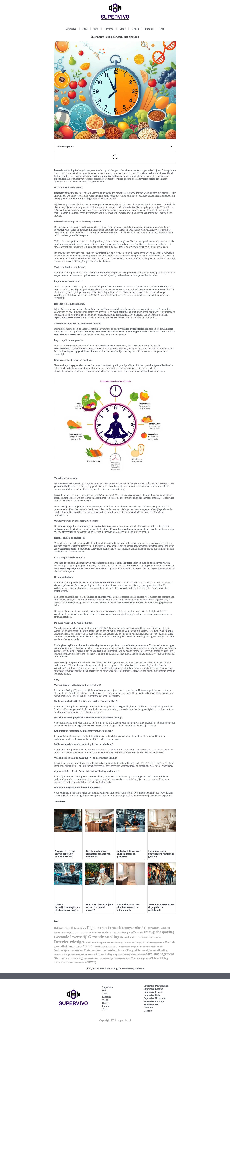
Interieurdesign (69, 941)
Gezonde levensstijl (70, 937)
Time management (141, 958)
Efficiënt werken (114, 933)
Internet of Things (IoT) (135, 942)
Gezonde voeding (103, 936)
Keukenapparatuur (155, 942)
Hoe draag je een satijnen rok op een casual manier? (99, 907)
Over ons (148, 1007)
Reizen (135, 28)
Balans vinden (62, 927)
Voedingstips (79, 962)
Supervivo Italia (152, 995)
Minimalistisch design (127, 947)
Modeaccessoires (143, 947)
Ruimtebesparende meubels (83, 954)
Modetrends (157, 946)
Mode (123, 28)
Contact (148, 1010)
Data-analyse (78, 927)
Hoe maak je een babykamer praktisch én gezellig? (161, 854)
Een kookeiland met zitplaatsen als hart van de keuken (98, 854)
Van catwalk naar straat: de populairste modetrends (161, 907)
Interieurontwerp (93, 942)
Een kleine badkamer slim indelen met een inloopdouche (128, 907)
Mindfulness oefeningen (109, 947)
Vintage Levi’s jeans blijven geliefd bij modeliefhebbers (65, 854)
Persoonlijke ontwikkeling (153, 950)
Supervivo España (153, 989)
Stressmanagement (160, 954)
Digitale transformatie (104, 928)
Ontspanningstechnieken (100, 950)
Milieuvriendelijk (75, 947)
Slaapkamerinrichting (121, 954)
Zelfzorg (91, 962)
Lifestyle (109, 28)
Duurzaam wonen (157, 928)
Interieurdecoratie (147, 937)
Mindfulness (91, 946)
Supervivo (71, 28)
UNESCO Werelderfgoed (64, 962)
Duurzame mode (98, 932)
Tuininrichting (159, 958)
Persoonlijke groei (127, 950)
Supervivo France (153, 992)
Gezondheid (127, 937)
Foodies (149, 28)
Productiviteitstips (62, 954)
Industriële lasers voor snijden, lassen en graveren (129, 854)
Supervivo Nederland (155, 998)
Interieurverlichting (113, 942)
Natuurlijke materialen (68, 950)
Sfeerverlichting (103, 954)
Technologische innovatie (93, 958)
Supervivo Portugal (154, 1001)
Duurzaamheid (132, 928)
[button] (171, 146)
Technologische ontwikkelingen (116, 958)
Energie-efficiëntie (132, 932)
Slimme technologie (138, 954)
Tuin (95, 28)
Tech (161, 28)
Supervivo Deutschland (156, 985)
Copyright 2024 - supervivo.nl (115, 1020)
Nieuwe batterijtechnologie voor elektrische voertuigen (67, 907)
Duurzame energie (62, 932)
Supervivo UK (151, 1004)
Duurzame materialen (80, 933)
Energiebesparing (159, 932)
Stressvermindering (68, 958)
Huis (84, 28)
